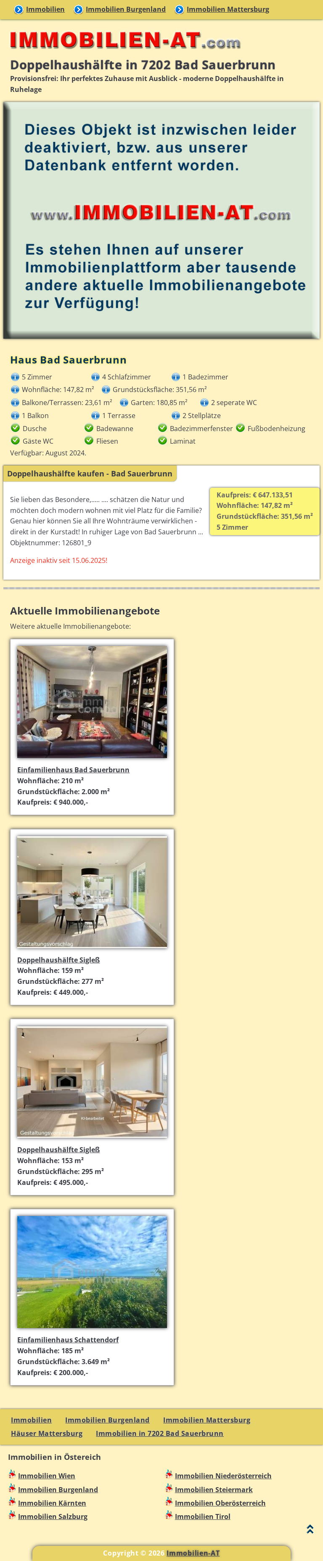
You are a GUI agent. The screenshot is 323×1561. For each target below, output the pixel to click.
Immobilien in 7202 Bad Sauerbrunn (160, 1433)
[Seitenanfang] (310, 1531)
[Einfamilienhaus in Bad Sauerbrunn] (92, 759)
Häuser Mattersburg (46, 1433)
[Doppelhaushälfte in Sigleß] (92, 949)
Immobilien (45, 9)
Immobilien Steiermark (214, 1489)
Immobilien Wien (46, 1475)
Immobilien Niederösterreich (223, 1475)
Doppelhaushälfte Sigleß (58, 960)
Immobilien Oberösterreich (220, 1503)
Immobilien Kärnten (52, 1503)
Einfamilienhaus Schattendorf (68, 1339)
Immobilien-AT (193, 1553)
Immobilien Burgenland (126, 9)
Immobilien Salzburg (52, 1516)
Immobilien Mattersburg (228, 9)
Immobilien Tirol (202, 1516)
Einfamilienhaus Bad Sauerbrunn (73, 769)
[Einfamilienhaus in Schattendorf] (92, 1329)
